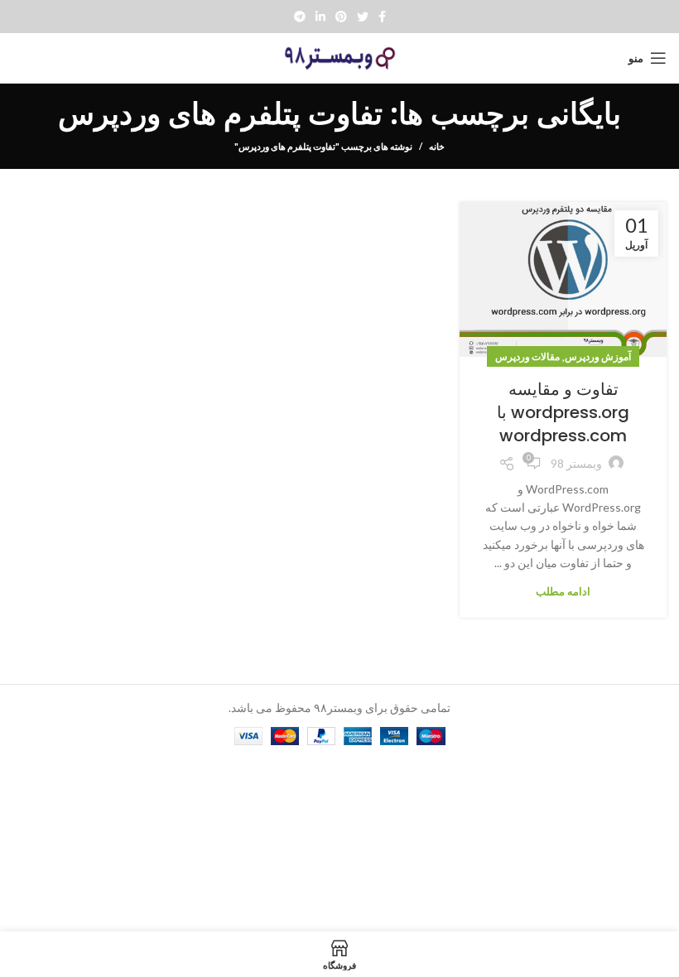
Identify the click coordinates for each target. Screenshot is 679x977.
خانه (437, 146)
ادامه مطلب (563, 591)
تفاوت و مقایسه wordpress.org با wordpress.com (563, 412)
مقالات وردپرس (527, 356)
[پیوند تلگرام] (300, 16)
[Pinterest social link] (341, 16)
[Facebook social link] (382, 16)
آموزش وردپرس (598, 356)
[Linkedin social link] (320, 16)
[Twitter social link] (362, 16)
